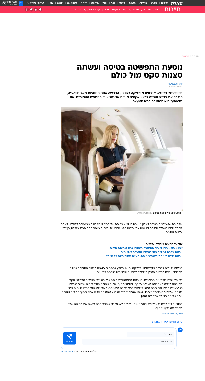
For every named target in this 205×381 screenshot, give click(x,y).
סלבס (122, 3)
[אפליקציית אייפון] (36, 9)
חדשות (164, 3)
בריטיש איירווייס (169, 314)
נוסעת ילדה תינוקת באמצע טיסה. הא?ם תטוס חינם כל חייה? (144, 256)
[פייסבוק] (27, 9)
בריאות (95, 3)
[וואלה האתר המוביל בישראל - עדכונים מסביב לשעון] (177, 3)
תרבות (132, 3)
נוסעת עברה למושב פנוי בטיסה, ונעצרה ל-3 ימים (152, 252)
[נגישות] (4, 3)
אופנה (60, 3)
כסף (113, 3)
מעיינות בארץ (94, 10)
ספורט (154, 3)
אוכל (104, 3)
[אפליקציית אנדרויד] (40, 9)
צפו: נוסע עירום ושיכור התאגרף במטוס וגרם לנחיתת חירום (146, 248)
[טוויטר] (31, 9)
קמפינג (106, 10)
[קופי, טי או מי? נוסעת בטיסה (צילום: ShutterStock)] (122, 161)
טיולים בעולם (133, 10)
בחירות (143, 3)
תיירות (84, 3)
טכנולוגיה (72, 3)
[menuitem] (162, 3)
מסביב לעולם (118, 10)
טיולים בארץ (146, 10)
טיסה (180, 314)
